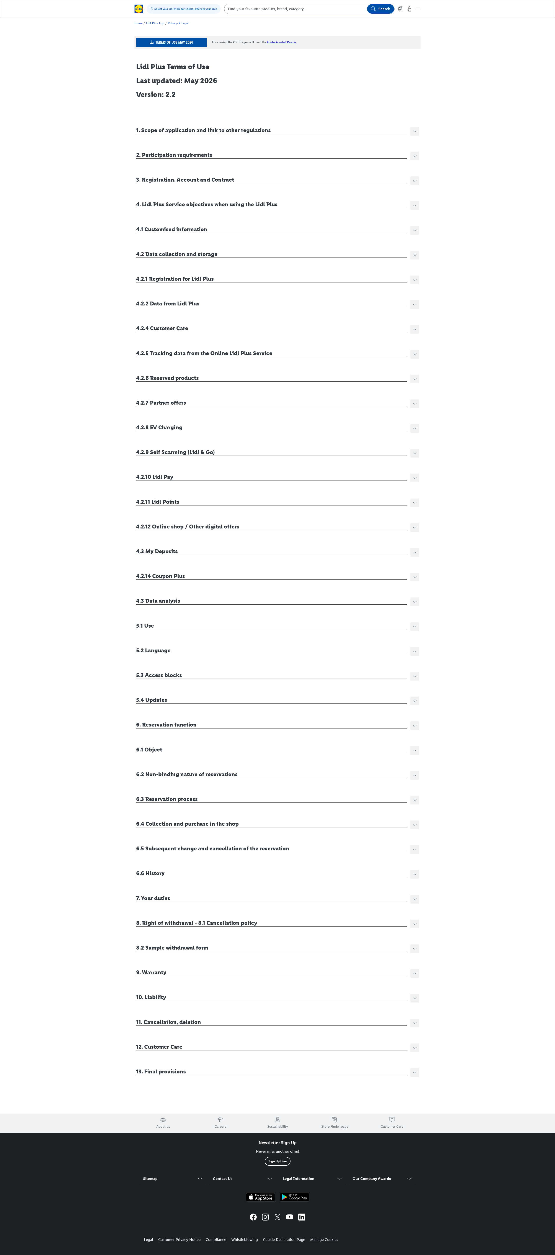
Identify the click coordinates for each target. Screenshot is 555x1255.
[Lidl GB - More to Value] (138, 9)
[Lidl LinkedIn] (301, 1218)
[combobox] (309, 9)
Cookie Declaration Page (284, 1239)
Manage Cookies (324, 1239)
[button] (418, 8)
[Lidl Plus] (260, 1197)
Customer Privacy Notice (179, 1239)
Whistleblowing (244, 1239)
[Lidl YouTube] (289, 1218)
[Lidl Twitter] (277, 1218)
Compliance (216, 1239)
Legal (148, 1239)
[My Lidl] (409, 8)
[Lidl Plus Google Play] (294, 1197)
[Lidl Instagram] (265, 1218)
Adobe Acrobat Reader (281, 42)
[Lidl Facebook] (253, 1218)
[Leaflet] (400, 8)
